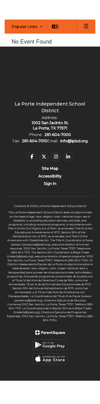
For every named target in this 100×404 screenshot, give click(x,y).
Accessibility (50, 176)
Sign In (50, 183)
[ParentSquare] (50, 332)
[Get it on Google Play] (50, 344)
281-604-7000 (57, 134)
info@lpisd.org (74, 141)
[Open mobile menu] (86, 27)
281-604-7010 (34, 141)
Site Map (50, 168)
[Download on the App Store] (50, 358)
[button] (27, 27)
